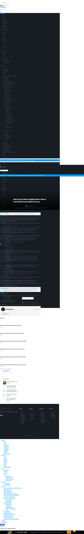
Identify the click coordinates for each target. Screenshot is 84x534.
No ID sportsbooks (8, 127)
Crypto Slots (6, 283)
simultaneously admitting (19, 239)
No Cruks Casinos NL (8, 122)
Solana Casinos (7, 92)
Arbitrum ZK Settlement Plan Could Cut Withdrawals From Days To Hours (13, 356)
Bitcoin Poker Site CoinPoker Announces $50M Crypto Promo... (11, 399)
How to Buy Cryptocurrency (7, 85)
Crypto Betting (6, 125)
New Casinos (7, 98)
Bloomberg (12, 227)
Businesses (5, 20)
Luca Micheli (10, 285)
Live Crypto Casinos (8, 97)
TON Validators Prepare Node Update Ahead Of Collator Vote (11, 325)
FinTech (42, 415)
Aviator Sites (7, 138)
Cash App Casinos (8, 102)
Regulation (5, 26)
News (4, 16)
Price (4, 18)
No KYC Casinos (7, 103)
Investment (5, 25)
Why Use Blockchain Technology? (8, 82)
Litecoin (4, 41)
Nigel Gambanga (32, 206)
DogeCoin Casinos (8, 95)
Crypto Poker (6, 132)
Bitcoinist (5, 528)
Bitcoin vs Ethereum (6, 80)
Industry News (7, 483)
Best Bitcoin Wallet (8, 491)
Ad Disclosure (32, 213)
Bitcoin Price (6, 58)
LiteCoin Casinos (7, 93)
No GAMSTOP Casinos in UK (10, 270)
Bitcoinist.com (27, 435)
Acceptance (5, 21)
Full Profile (5, 313)
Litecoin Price (6, 63)
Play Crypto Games (6, 130)
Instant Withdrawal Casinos (9, 100)
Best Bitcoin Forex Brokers (7, 147)
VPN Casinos (7, 105)
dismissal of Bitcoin (19, 232)
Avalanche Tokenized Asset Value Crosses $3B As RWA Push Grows (12, 333)
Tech (3, 49)
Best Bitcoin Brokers (6, 145)
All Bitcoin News (5, 179)
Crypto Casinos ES (8, 110)
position (13, 252)
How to (3, 73)
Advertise (52, 412)
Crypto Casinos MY (8, 117)
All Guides (7, 261)
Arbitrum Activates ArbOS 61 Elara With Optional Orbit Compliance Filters (13, 364)
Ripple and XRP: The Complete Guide (11, 519)
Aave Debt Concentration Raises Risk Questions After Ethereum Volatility (13, 341)
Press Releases (4, 2)
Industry (3, 66)
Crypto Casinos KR (8, 119)
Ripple (5, 461)
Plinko (5, 141)
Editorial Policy (53, 415)
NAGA (5, 465)
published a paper (26, 265)
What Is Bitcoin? (5, 77)
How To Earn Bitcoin (6, 148)
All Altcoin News (5, 46)
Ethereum (4, 38)
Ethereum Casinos (8, 90)
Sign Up (25, 300)
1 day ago (1, 342)
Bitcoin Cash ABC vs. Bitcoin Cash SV (9, 233)
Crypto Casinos (6, 88)
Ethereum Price (6, 59)
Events (3, 154)
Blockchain (5, 51)
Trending (42, 418)
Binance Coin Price (7, 61)
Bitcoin (3, 14)
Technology (5, 23)
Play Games (4, 157)
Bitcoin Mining (5, 143)
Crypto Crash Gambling (7, 137)
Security (4, 53)
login (4, 368)
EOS (3, 43)
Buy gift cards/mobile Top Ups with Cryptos (10, 75)
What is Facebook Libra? (7, 150)
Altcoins (3, 32)
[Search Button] (10, 12)
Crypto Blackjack (6, 135)
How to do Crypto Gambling (7, 87)
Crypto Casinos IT (8, 108)
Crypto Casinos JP (8, 114)
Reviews (4, 28)
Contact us (3, 9)
